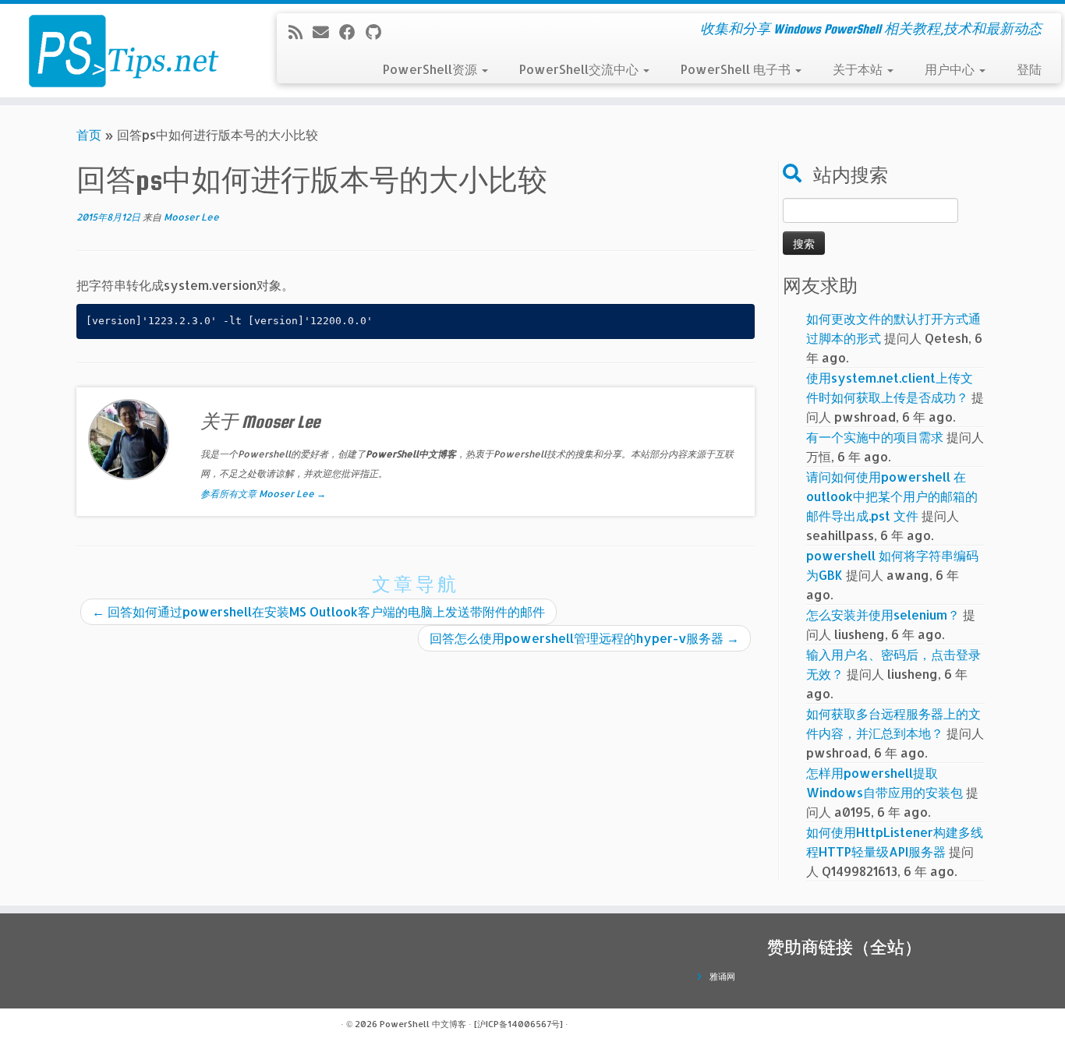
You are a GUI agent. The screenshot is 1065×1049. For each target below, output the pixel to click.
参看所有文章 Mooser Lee (263, 494)
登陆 (1029, 69)
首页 (88, 134)
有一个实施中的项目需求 (874, 437)
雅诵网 (722, 976)
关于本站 (859, 69)
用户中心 (951, 69)
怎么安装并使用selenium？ (883, 614)
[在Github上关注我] (378, 32)
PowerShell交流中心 (580, 69)
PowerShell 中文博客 (423, 1024)
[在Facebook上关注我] (352, 32)
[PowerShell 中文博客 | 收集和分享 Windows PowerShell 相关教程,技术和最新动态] (123, 51)
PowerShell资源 (431, 69)
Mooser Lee (191, 217)
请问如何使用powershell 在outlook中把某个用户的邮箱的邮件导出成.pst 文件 (892, 496)
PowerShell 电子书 (737, 69)
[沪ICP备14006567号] (518, 1024)
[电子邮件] (326, 32)
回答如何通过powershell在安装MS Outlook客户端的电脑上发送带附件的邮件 (318, 611)
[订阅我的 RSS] (300, 32)
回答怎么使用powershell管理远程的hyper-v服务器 (584, 638)
